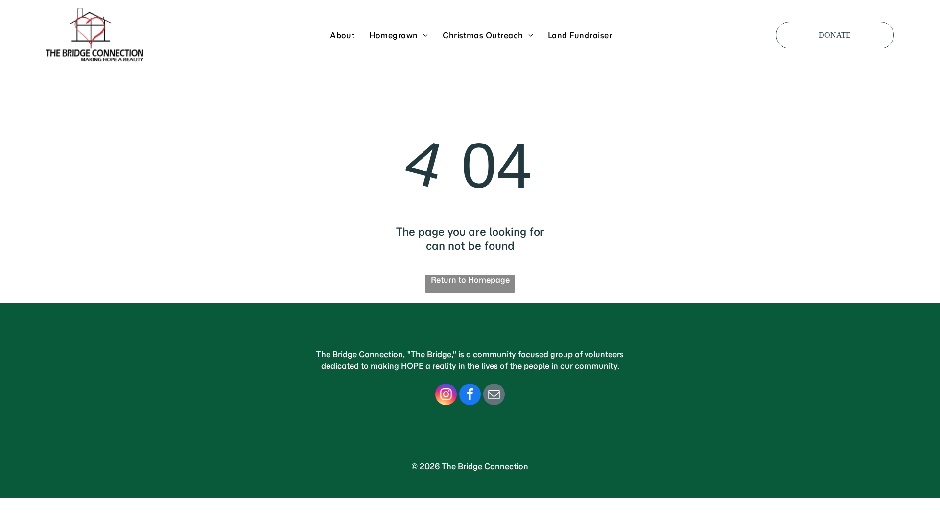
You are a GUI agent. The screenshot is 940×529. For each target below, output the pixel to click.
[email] (494, 396)
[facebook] (470, 396)
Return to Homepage (470, 280)
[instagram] (446, 396)
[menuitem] (342, 34)
